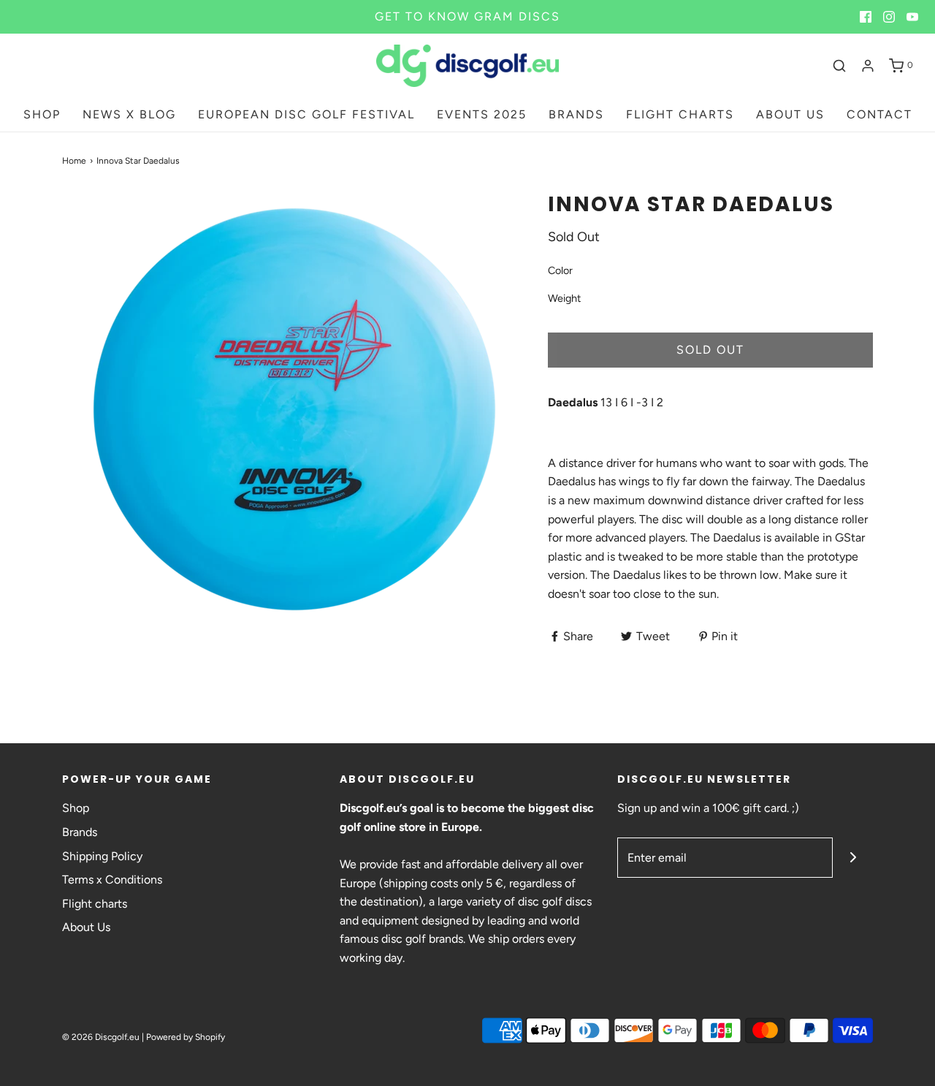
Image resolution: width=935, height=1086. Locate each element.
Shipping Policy (102, 856)
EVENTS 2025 (482, 114)
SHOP (42, 114)
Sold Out (710, 350)
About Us (86, 927)
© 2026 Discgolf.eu (101, 1037)
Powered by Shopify (185, 1037)
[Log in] (868, 65)
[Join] (853, 858)
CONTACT (879, 114)
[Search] (839, 65)
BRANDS (576, 114)
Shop (75, 808)
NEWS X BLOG (129, 114)
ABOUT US (790, 114)
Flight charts (94, 904)
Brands (79, 832)
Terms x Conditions (112, 879)
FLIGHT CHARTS (680, 114)
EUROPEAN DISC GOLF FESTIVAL (306, 114)
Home (74, 161)
